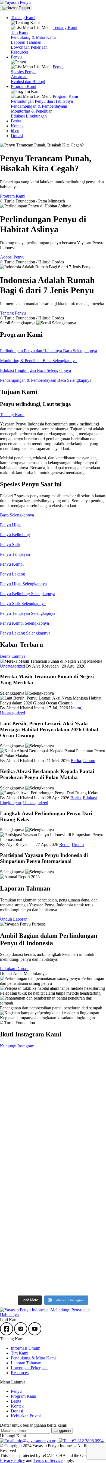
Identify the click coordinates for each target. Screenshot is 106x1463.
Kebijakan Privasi (26, 1416)
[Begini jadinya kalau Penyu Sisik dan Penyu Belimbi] (80, 1234)
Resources (20, 52)
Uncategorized (12, 666)
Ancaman (19, 76)
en (17, 130)
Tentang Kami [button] (23, 17)
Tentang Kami (12, 414)
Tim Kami (19, 32)
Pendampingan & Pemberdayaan (39, 106)
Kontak (17, 126)
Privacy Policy (12, 1460)
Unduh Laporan (13, 919)
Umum (75, 708)
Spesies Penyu (23, 71)
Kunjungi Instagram (17, 1046)
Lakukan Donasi (14, 968)
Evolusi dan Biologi (28, 81)
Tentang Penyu (13, 313)
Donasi (17, 135)
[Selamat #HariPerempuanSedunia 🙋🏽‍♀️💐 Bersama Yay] (26, 1219)
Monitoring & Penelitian (31, 111)
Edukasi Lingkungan (29, 116)
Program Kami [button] (23, 86)
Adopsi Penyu (12, 257)
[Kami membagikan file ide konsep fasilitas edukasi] (80, 1074)
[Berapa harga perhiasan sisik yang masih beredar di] (26, 1113)
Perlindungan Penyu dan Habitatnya (42, 101)
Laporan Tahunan (26, 42)
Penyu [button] (16, 57)
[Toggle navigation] (16, 8)
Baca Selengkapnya (17, 515)
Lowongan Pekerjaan (29, 47)
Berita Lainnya (13, 656)
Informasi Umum (25, 1348)
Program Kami (12, 196)
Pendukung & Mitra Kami (33, 37)
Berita (16, 121)
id (13, 130)
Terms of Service (48, 1460)
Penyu (16, 1391)
